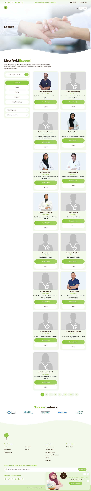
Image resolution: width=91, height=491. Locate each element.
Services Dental (50, 447)
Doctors (27, 449)
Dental (17, 87)
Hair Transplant (17, 102)
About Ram (28, 447)
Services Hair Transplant (52, 455)
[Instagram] (12, 2)
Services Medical (50, 452)
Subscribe (82, 469)
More (45, 106)
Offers (47, 457)
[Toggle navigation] (85, 8)
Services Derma (50, 449)
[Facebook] (5, 2)
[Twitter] (9, 2)
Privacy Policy (8, 452)
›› (76, 394)
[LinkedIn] (19, 2)
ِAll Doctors (17, 82)
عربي (76, 8)
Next (71, 394)
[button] (88, 481)
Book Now (45, 102)
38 (65, 394)
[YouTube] (15, 2)
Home (5, 447)
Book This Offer (76, 483)
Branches (48, 460)
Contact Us (69, 447)
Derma (17, 92)
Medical (17, 97)
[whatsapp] (22, 2)
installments (7, 449)
